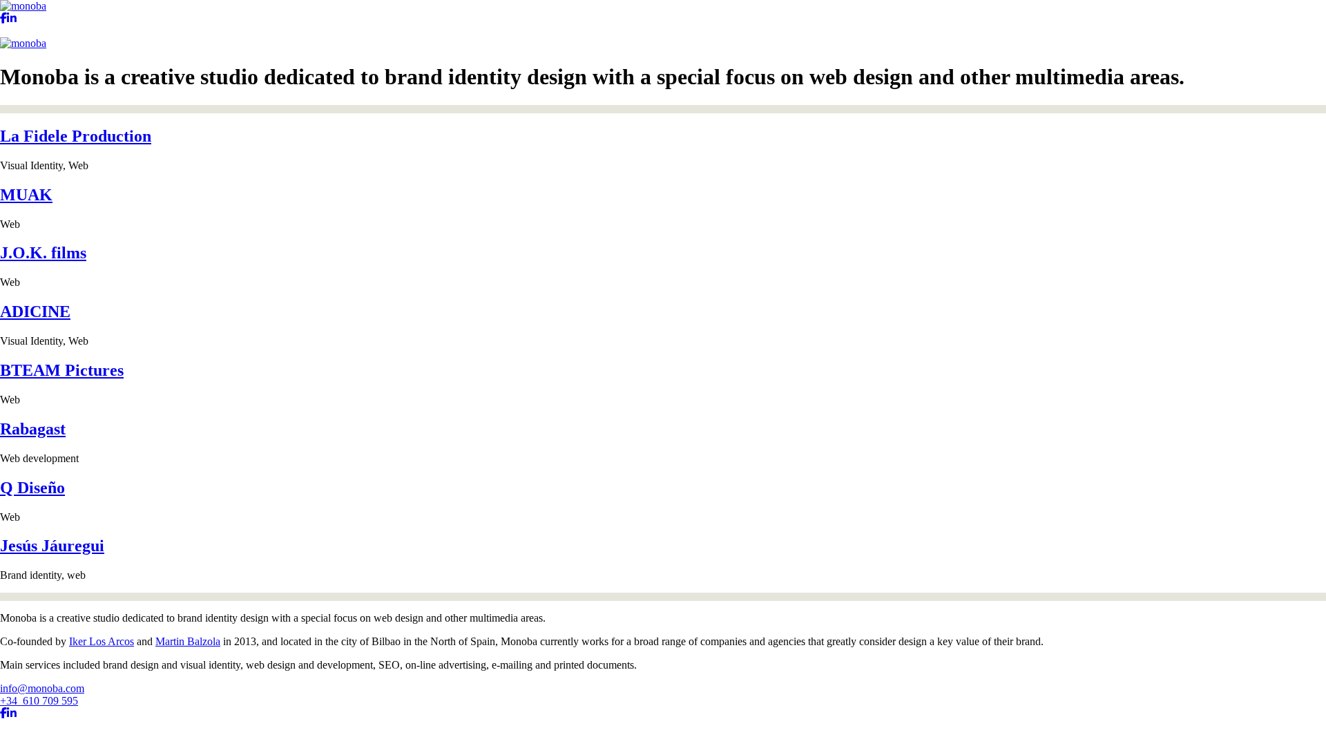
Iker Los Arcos (101, 641)
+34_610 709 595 (39, 701)
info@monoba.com (42, 688)
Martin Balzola (187, 641)
